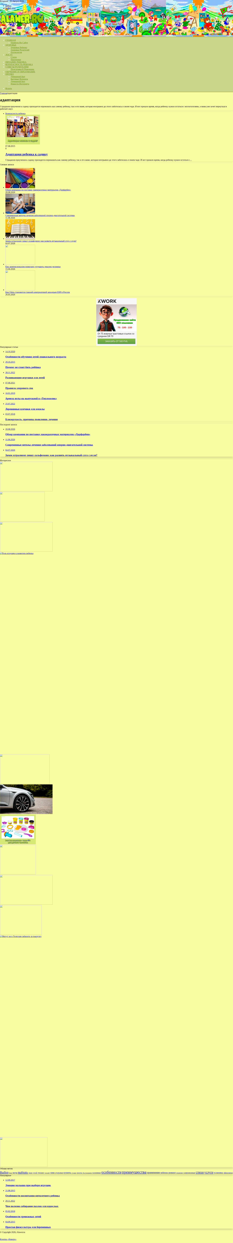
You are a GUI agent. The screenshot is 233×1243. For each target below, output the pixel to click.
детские (41, 1173)
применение (153, 1172)
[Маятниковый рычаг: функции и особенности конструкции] (26, 813)
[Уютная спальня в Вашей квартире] (18, 873)
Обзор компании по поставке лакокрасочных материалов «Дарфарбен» (38, 190)
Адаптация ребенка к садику (26, 154)
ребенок (164, 1172)
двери (30, 1173)
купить (67, 1172)
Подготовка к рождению (22, 69)
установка (218, 1172)
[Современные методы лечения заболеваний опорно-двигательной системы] (20, 213)
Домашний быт (18, 76)
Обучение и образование (20, 72)
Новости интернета (20, 84)
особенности (111, 1172)
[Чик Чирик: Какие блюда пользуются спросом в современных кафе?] (23, 1166)
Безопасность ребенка (19, 64)
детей (35, 1173)
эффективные (228, 1173)
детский (47, 1173)
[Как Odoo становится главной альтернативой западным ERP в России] (20, 290)
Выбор (4, 1172)
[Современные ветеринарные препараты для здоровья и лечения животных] (26, 551)
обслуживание (87, 1173)
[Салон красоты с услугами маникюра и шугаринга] (26, 490)
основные (96, 1173)
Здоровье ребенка (19, 47)
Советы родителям (16, 67)
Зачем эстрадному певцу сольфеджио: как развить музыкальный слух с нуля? (40, 241)
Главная (3, 93)
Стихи (14, 57)
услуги (208, 1172)
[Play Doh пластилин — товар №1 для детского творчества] (18, 843)
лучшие (73, 1173)
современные (189, 1173)
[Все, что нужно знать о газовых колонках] (21, 934)
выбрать (23, 1172)
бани (10, 1173)
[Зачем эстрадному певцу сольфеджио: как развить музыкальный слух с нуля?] (20, 238)
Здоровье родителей (20, 50)
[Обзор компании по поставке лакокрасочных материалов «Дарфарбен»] (20, 187)
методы (79, 1173)
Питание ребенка (15, 62)
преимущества (134, 1172)
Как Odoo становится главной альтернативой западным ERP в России (37, 292)
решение (179, 1173)
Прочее (9, 74)
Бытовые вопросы (19, 79)
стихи (200, 1172)
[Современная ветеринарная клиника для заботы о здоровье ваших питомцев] (26, 904)
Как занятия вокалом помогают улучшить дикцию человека (33, 266)
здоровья (59, 1173)
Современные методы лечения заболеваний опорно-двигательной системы (40, 215)
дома (52, 1172)
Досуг (9, 55)
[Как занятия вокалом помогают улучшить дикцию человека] (20, 264)
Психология (16, 52)
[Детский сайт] (22, 26)
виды (15, 1172)
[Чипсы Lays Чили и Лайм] (25, 783)
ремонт (172, 1172)
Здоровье (10, 45)
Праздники (16, 59)
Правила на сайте (19, 42)
